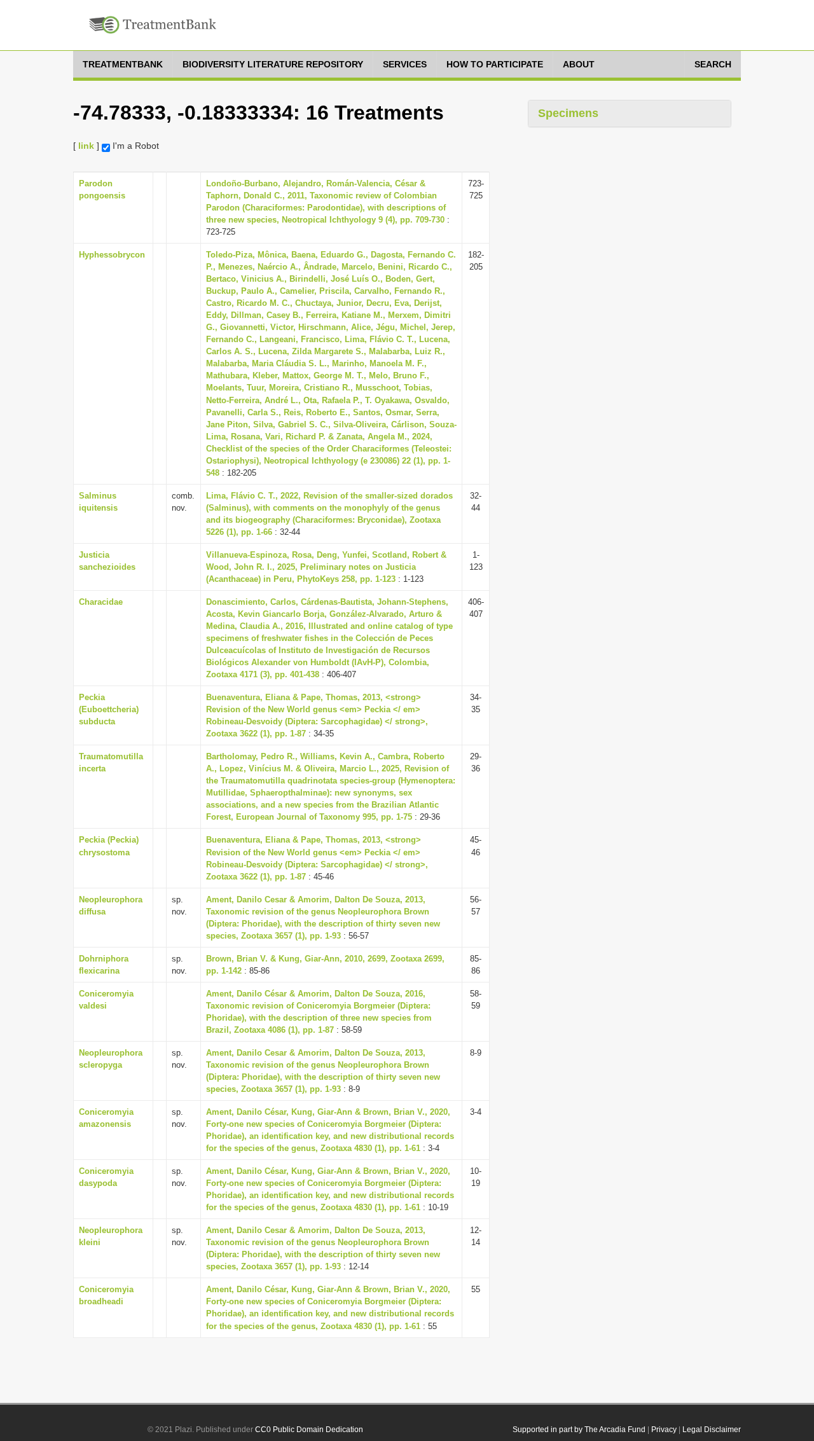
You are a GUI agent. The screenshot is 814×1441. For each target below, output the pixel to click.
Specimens (568, 113)
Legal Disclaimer (711, 1429)
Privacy (664, 1429)
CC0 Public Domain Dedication (309, 1429)
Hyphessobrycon (112, 254)
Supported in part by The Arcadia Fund (579, 1429)
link (86, 146)
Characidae (101, 602)
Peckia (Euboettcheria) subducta (109, 709)
